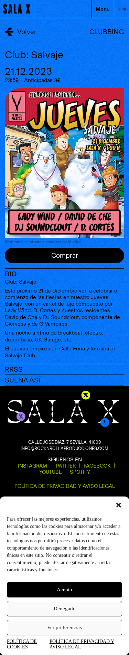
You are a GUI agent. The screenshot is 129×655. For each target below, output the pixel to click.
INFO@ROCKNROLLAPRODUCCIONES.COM (64, 448)
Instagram (32, 466)
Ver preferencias (64, 627)
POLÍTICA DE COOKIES (22, 644)
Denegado (65, 608)
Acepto (64, 589)
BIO (11, 274)
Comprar (64, 255)
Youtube (50, 472)
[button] (118, 505)
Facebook (97, 466)
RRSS (14, 369)
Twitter (65, 466)
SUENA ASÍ (22, 380)
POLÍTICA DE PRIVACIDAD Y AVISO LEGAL (82, 644)
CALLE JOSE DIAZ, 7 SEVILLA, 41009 (64, 442)
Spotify (80, 472)
